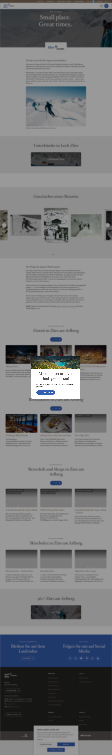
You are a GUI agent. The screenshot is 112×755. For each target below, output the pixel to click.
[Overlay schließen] (78, 358)
